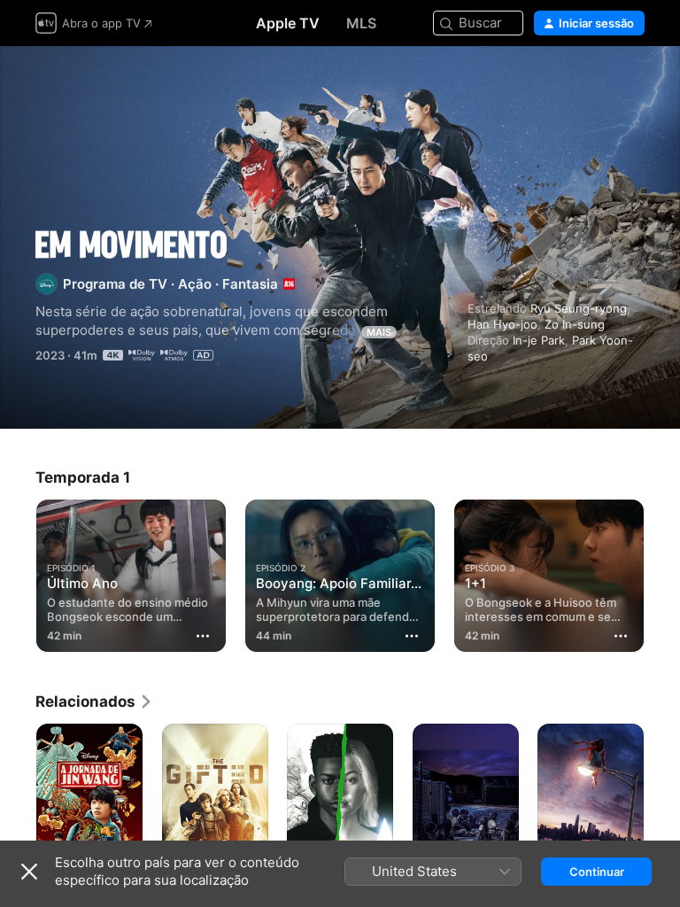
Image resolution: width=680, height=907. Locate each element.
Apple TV (288, 23)
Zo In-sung (575, 324)
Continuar (596, 871)
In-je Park (539, 340)
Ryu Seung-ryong (578, 308)
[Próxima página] (662, 572)
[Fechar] (29, 872)
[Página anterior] (17, 572)
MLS (361, 23)
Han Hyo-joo (502, 324)
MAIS (379, 332)
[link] (94, 701)
